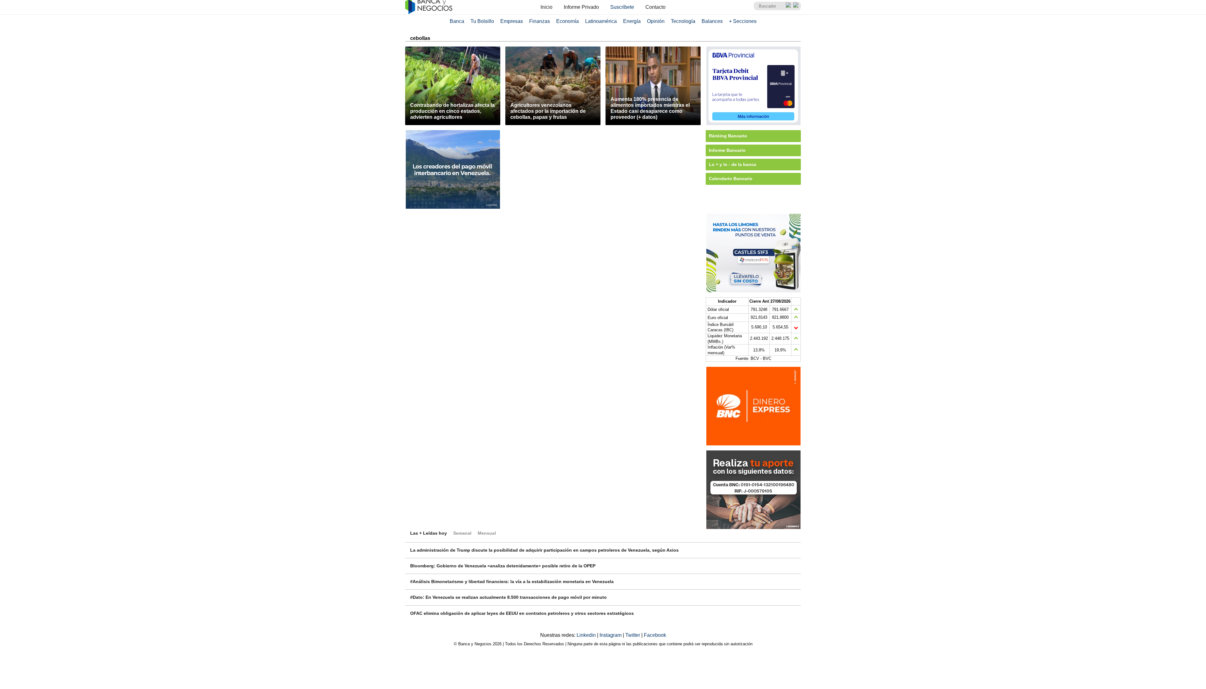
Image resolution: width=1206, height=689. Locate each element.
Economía (567, 21)
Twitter (633, 635)
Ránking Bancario (728, 135)
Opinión (656, 21)
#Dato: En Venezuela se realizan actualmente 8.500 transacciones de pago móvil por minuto (508, 597)
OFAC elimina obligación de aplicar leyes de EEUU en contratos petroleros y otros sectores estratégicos (522, 613)
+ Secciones (743, 21)
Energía (632, 21)
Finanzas (539, 21)
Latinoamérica (601, 21)
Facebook (655, 635)
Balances (712, 21)
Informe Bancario (727, 150)
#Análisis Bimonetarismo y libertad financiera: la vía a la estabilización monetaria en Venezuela (512, 581)
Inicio (546, 7)
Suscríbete (622, 7)
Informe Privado (581, 7)
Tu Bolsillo (482, 21)
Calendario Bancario (730, 178)
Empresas (511, 21)
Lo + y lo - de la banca (732, 164)
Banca (457, 21)
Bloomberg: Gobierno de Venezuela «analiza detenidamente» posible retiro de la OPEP (502, 565)
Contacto (655, 7)
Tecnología (683, 21)
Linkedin (587, 635)
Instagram (611, 635)
